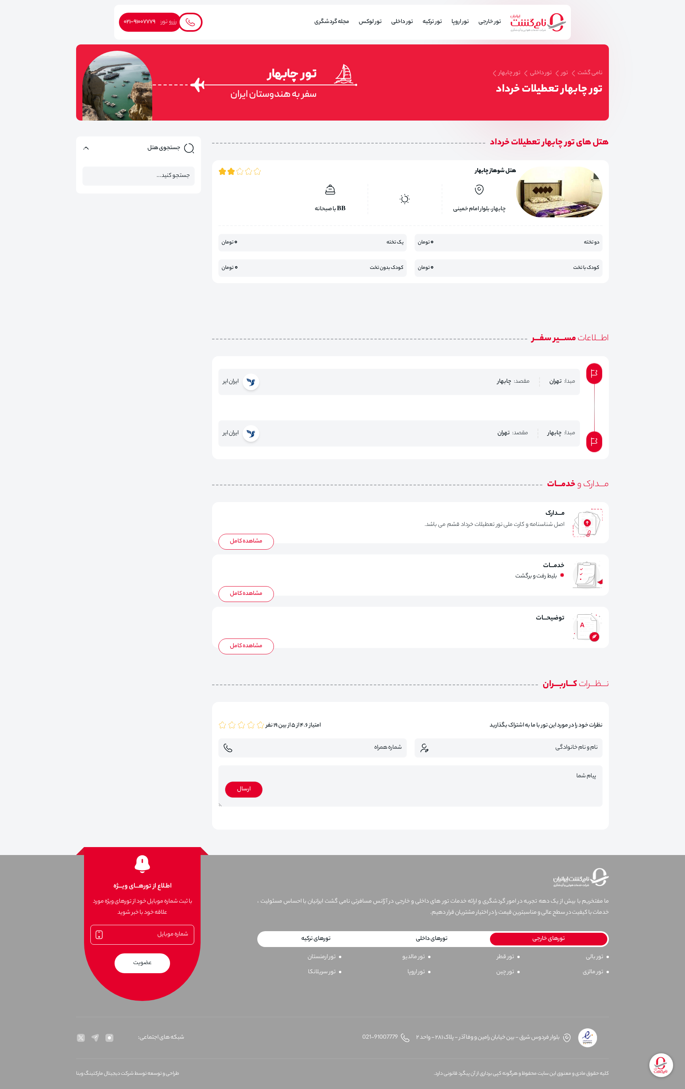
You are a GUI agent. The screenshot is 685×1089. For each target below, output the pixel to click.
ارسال (244, 789)
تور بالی (594, 957)
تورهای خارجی (548, 939)
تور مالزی (593, 972)
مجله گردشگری (331, 22)
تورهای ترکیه (316, 939)
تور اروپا (416, 972)
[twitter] (81, 1038)
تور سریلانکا (322, 972)
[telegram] (95, 1038)
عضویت (142, 963)
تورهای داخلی (432, 939)
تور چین (505, 972)
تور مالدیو (413, 957)
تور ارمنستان (322, 957)
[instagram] (109, 1038)
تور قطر (505, 957)
